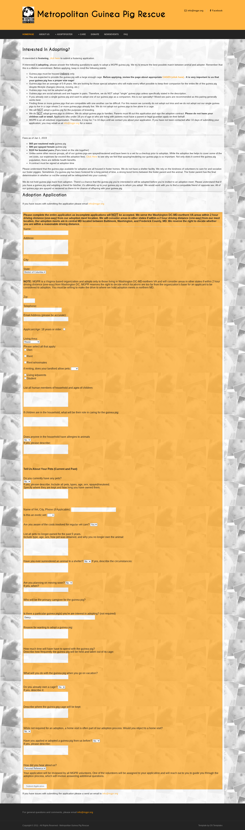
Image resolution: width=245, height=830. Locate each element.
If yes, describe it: (34, 690)
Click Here (91, 156)
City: (26, 259)
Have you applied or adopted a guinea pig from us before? (58, 740)
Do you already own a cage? (40, 687)
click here (55, 58)
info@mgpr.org (195, 10)
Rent (29, 356)
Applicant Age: (32, 329)
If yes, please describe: (37, 443)
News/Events (111, 34)
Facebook (217, 10)
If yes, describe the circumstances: (112, 561)
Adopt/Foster (64, 34)
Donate (95, 34)
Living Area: (31, 338)
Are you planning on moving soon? (44, 582)
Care (83, 34)
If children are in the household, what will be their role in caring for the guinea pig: (71, 412)
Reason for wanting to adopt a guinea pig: (48, 627)
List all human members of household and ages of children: (58, 387)
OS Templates (216, 825)
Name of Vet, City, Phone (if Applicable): (47, 509)
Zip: (26, 296)
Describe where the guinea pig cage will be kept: (52, 706)
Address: (29, 238)
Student (31, 378)
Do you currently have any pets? (43, 478)
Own (29, 349)
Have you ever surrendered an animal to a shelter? (53, 561)
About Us (44, 34)
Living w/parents (36, 375)
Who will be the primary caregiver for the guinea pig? (55, 599)
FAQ (126, 34)
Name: (27, 229)
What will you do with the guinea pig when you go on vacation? (61, 673)
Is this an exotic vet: (35, 515)
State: (27, 269)
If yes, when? (31, 585)
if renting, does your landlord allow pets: (47, 368)
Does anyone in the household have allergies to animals (57, 436)
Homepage (28, 34)
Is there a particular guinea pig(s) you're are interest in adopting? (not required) (70, 613)
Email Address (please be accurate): (45, 315)
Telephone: (30, 306)
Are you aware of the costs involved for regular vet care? (57, 524)
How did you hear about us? (40, 765)
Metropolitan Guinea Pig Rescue (101, 14)
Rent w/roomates (37, 362)
